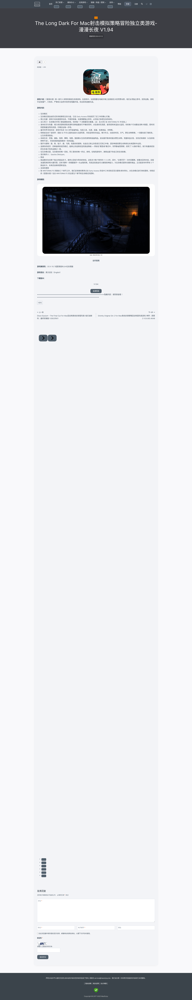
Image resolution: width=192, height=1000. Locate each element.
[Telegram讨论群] (147, 4)
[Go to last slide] (43, 338)
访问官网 (96, 261)
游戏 (96, 17)
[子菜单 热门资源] (56, 6)
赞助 (119, 4)
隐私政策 (88, 983)
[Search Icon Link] (142, 4)
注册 (136, 4)
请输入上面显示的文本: (44, 946)
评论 (40, 901)
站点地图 (104, 983)
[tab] (43, 859)
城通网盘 (96, 291)
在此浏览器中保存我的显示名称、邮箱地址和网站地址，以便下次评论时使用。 (65, 933)
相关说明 (96, 983)
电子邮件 (81, 928)
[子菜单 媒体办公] (68, 6)
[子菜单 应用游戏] (80, 6)
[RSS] (151, 4)
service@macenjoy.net (102, 978)
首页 (50, 4)
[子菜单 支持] (110, 6)
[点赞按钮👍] (39, 62)
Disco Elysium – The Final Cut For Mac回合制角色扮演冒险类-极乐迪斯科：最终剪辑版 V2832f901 (64, 315)
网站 (119, 928)
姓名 (40, 928)
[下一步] (52, 338)
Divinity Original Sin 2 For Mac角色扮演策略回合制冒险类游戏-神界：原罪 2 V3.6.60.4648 (126, 315)
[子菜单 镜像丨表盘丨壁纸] (91, 6)
